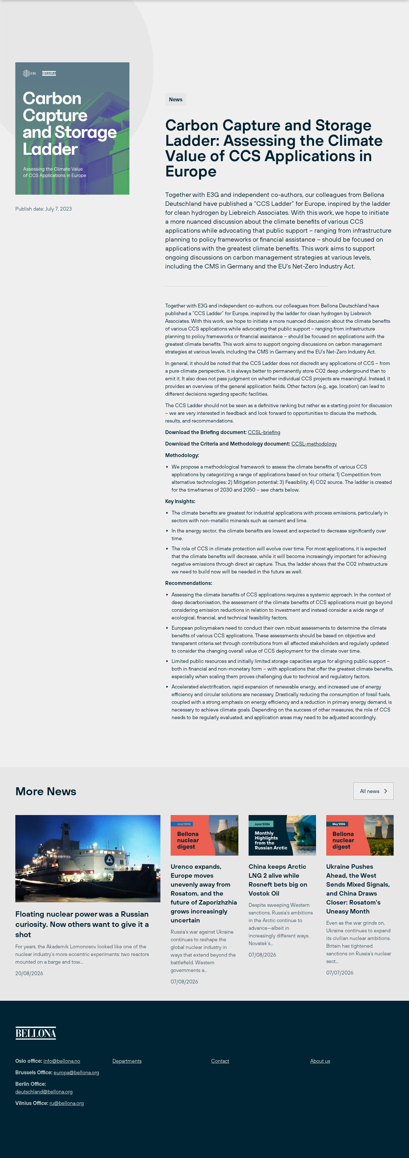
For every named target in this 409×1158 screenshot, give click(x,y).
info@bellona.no (61, 1061)
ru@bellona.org (67, 1103)
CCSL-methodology (314, 444)
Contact (220, 1061)
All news (369, 791)
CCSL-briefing (264, 432)
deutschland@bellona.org (44, 1091)
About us (320, 1061)
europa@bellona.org (76, 1072)
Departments (127, 1061)
